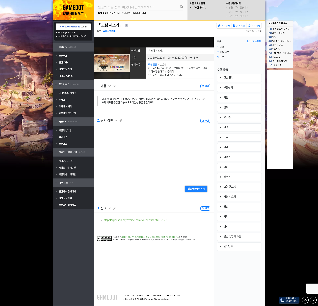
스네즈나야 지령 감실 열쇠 (280, 53)
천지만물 (274, 49)
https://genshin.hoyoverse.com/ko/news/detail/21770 (136, 220)
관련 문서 (225, 26)
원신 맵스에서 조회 (196, 189)
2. (98, 120)
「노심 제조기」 (200, 7)
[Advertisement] (153, 42)
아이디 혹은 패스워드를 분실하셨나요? (72, 36)
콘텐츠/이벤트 (109, 31)
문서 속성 (240, 26)
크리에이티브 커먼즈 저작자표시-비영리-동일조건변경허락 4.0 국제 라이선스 (150, 237)
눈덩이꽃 (126, 13)
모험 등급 (152, 64)
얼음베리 (136, 13)
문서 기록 (255, 26)
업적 (144, 13)
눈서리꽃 (274, 57)
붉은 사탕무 (275, 45)
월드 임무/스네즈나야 (280, 29)
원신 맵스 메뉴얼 (277, 61)
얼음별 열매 (114, 13)
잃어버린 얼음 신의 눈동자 (280, 41)
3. (98, 208)
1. (98, 86)
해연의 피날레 (276, 33)
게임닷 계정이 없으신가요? (68, 33)
